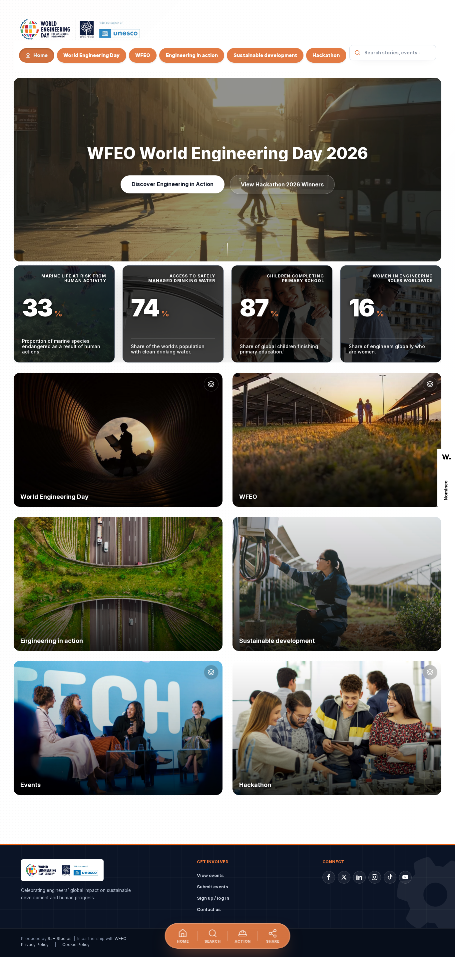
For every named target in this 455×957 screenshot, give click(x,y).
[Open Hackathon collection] (430, 672)
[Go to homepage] (80, 29)
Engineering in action (192, 55)
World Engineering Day (91, 55)
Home (40, 55)
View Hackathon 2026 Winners (282, 184)
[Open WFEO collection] (430, 384)
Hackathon (326, 55)
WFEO (142, 55)
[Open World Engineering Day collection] (211, 384)
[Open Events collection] (211, 672)
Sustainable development (265, 55)
